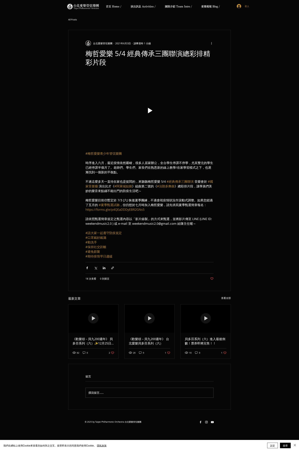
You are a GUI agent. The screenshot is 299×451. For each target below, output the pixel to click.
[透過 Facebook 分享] (87, 268)
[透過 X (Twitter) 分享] (95, 268)
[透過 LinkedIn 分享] (104, 268)
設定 (272, 445)
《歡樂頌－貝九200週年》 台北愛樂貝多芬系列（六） (149, 341)
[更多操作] (211, 43)
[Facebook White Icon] (200, 422)
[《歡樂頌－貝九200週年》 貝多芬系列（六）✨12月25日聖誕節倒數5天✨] (93, 318)
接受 (285, 445)
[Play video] (149, 111)
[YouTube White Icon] (212, 422)
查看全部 (226, 298)
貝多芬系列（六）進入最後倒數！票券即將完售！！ (205, 341)
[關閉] (295, 445)
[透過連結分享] (112, 268)
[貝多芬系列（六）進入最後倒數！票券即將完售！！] (206, 318)
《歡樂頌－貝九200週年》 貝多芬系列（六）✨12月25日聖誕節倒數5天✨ (93, 341)
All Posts (72, 19)
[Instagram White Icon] (206, 422)
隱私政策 (102, 445)
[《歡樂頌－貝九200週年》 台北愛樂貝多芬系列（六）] (150, 318)
